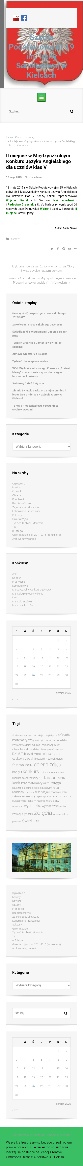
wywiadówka (50, 806)
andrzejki (39, 740)
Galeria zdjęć (20, 518)
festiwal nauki (22, 765)
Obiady (16, 495)
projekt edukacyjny (42, 787)
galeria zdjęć (47, 764)
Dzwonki (17, 491)
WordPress (65, 1135)
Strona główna (14, 137)
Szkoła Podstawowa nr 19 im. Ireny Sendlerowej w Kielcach (41, 56)
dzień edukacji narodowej (39, 744)
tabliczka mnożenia (34, 800)
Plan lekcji (18, 499)
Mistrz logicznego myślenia (27, 593)
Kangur (16, 577)
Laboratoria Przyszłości (26, 511)
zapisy (62, 806)
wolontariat (17, 806)
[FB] (23, 18)
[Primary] (41, 97)
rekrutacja (41, 792)
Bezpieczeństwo (21, 503)
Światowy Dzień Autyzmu (28, 383)
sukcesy (17, 800)
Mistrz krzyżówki (22, 601)
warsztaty (52, 800)
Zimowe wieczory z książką (29, 353)
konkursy (19, 783)
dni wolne (50, 740)
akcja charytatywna (47, 735)
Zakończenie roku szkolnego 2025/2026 (37, 324)
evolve (15, 1135)
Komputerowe (20, 585)
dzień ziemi (54, 754)
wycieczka (32, 805)
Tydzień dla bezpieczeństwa (30, 361)
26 (33, 675)
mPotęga (17, 530)
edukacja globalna (24, 758)
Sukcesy (17, 515)
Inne (14, 597)
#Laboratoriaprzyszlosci (24, 735)
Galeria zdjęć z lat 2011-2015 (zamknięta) (36, 534)
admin (38, 177)
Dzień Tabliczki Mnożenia (29, 754)
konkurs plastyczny (52, 778)
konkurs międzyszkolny (25, 777)
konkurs (31, 771)
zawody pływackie (22, 813)
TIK (14, 526)
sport (39, 796)
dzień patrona (56, 749)
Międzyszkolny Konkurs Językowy (31, 589)
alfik (61, 735)
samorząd (30, 796)
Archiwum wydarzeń (24, 538)
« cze (15, 699)
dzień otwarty (40, 749)
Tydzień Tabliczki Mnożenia (28, 523)
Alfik (14, 573)
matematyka (36, 783)
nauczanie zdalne (21, 787)
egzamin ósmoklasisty (49, 758)
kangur (17, 772)
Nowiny (30, 137)
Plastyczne (18, 581)
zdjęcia (43, 812)
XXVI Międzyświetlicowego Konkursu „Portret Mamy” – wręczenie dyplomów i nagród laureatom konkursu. (41, 372)
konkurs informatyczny (51, 772)
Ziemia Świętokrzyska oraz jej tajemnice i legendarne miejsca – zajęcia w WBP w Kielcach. (39, 394)
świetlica (30, 820)
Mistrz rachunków (22, 605)
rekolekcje (29, 792)
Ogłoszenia (18, 483)
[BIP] (16, 18)
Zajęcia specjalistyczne (25, 507)
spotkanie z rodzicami (57, 796)
